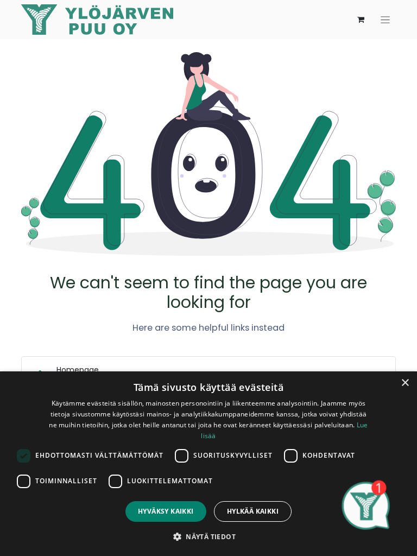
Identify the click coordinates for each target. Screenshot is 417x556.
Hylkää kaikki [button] (253, 511)
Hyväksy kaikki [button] (166, 511)
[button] (208, 536)
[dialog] (208, 463)
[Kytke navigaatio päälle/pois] (385, 19)
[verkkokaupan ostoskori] (360, 19)
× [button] (405, 383)
